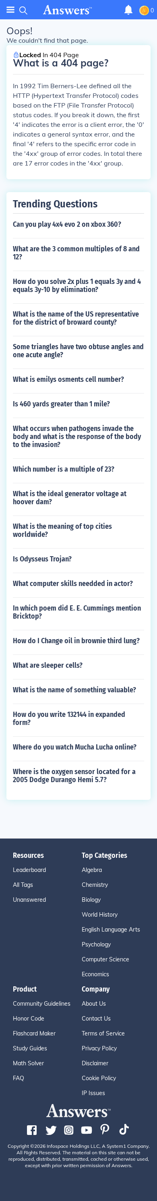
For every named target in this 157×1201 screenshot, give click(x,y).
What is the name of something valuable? (74, 689)
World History (100, 914)
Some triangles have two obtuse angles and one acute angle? (78, 350)
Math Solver (28, 1063)
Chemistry (95, 884)
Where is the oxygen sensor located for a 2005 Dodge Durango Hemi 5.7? (74, 775)
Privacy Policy (99, 1048)
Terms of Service (103, 1033)
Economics (95, 974)
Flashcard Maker (34, 1033)
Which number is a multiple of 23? (63, 469)
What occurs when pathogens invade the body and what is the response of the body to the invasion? (77, 436)
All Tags (23, 884)
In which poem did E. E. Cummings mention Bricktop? (77, 612)
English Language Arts (111, 929)
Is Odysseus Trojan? (42, 559)
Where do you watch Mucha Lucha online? (74, 747)
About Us (94, 1003)
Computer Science (105, 959)
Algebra (92, 870)
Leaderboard (29, 870)
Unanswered (29, 899)
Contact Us (96, 1018)
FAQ (18, 1078)
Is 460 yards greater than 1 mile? (61, 404)
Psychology (96, 944)
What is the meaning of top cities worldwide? (62, 530)
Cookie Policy (99, 1078)
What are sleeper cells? (48, 665)
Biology (91, 899)
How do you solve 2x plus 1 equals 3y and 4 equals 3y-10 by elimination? (77, 285)
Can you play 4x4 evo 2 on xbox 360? (67, 224)
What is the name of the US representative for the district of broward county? (76, 318)
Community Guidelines (41, 1003)
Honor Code (28, 1018)
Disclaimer (95, 1063)
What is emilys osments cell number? (68, 379)
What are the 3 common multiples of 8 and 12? (76, 252)
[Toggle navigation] (10, 10)
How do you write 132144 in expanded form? (69, 718)
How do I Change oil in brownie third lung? (76, 640)
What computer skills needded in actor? (73, 583)
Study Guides (30, 1048)
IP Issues (93, 1093)
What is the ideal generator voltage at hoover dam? (69, 497)
